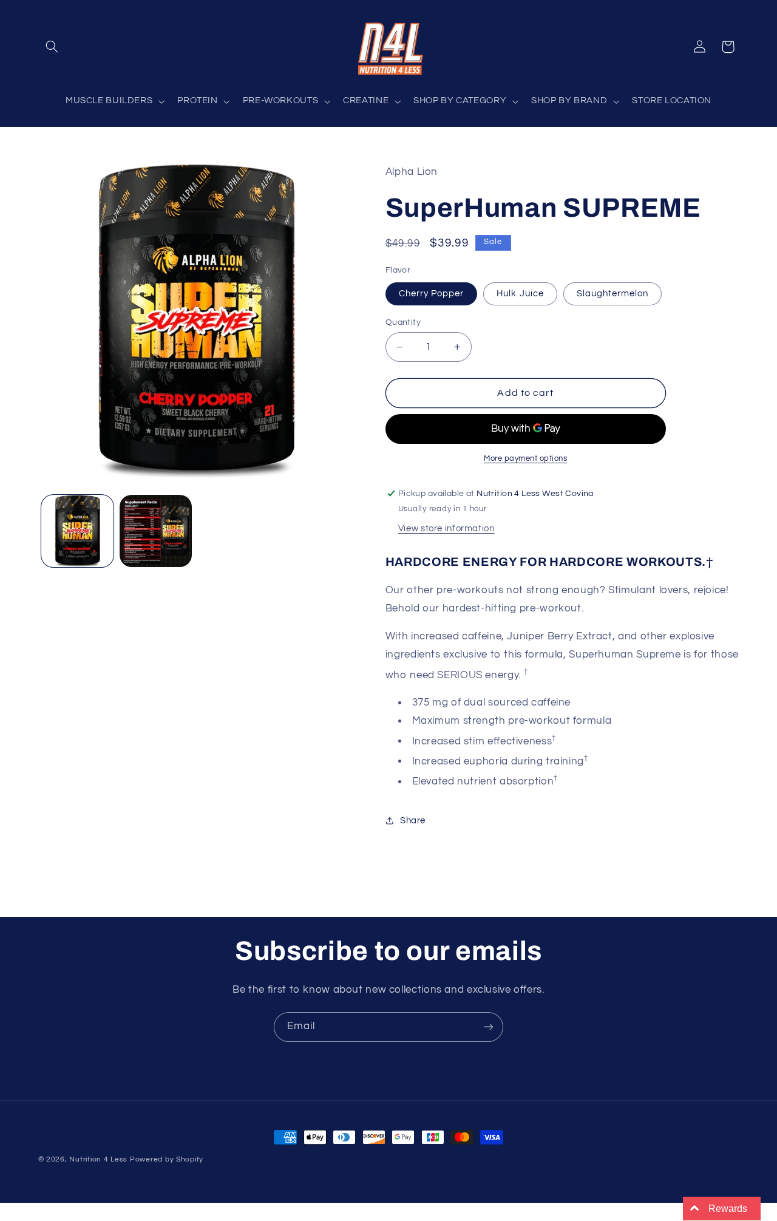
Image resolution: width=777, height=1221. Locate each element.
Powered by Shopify (166, 1159)
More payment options (526, 459)
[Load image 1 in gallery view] (77, 531)
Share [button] (413, 820)
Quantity (403, 322)
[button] (52, 47)
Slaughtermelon (613, 293)
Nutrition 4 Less (98, 1159)
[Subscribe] (489, 1027)
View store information (446, 528)
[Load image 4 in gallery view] (156, 531)
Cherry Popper (431, 293)
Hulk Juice (520, 293)
